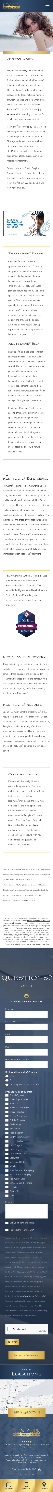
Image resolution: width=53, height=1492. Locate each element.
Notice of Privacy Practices (35, 1460)
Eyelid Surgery (15, 1124)
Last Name (10, 1022)
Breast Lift (14, 1103)
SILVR (34, 1469)
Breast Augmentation (18, 1099)
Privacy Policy (24, 1457)
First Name (11, 1009)
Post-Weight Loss (17, 1178)
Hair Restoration (16, 1141)
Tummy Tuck (14, 1191)
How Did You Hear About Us (17, 1059)
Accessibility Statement (15, 1460)
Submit (12, 1341)
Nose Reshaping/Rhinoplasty (21, 1170)
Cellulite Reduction (17, 1120)
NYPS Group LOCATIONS (26, 1412)
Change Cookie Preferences (26, 1462)
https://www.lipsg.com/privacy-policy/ (33, 1296)
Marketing (25, 1469)
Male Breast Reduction (19, 1162)
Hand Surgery (15, 1145)
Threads (13, 1187)
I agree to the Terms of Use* (21, 1230)
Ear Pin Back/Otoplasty (19, 1137)
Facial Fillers (14, 1128)
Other (12, 1195)
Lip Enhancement (17, 1153)
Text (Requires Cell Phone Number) (24, 1084)
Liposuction (14, 1157)
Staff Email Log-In (27, 1474)
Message (9, 1202)
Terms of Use (36, 1457)
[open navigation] (44, 6)
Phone (8, 1047)
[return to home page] (10, 10)
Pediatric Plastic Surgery (20, 1174)
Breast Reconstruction (19, 1107)
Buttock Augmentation (19, 1116)
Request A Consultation (26, 1355)
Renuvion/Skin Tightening (20, 1183)
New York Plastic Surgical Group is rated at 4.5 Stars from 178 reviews (26, 1445)
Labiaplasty (14, 1149)
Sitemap (14, 1457)
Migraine (13, 1166)
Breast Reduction (16, 1112)
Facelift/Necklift (16, 1132)
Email (8, 1034)
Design (14, 1469)
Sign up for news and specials (22, 1222)
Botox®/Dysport (16, 1095)
